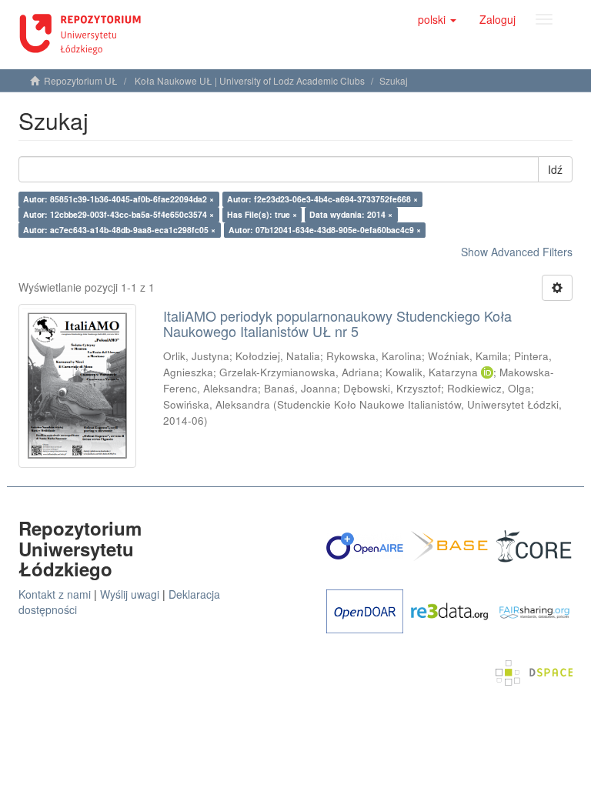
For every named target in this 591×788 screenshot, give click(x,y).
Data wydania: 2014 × (350, 214)
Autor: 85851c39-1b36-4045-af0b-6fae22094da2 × (118, 199)
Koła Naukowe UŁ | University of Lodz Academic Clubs (250, 80)
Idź (555, 169)
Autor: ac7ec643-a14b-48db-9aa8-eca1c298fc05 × (119, 229)
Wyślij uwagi (129, 594)
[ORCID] (487, 372)
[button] (437, 19)
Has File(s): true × (262, 214)
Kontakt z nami (54, 594)
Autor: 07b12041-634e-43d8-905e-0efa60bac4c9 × (325, 229)
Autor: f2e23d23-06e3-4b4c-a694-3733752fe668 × (322, 199)
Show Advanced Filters (517, 251)
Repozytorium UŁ (81, 80)
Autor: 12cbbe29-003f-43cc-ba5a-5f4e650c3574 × (118, 214)
